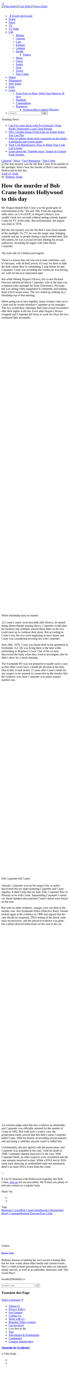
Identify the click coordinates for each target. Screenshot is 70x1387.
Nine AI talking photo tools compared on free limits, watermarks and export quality (38, 140)
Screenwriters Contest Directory (41, 109)
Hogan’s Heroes (49, 1210)
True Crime (22, 74)
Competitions (23, 103)
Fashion (20, 44)
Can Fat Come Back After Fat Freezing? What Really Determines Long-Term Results (35, 127)
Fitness (27, 54)
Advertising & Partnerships (24, 1335)
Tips (11, 1331)
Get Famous (15, 1312)
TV (11, 25)
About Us (14, 1306)
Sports (19, 64)
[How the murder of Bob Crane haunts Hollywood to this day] (26, 1245)
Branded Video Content (22, 1322)
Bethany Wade (14, 176)
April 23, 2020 (9, 173)
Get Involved (16, 1325)
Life (11, 32)
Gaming (20, 48)
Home (12, 19)
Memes (20, 35)
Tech (18, 67)
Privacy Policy (17, 1309)
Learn (12, 90)
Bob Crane (26, 1210)
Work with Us (17, 1318)
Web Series (15, 83)
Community (15, 1338)
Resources (21, 106)
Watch (12, 77)
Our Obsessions (31, 160)
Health (19, 51)
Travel (19, 70)
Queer (19, 61)
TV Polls (14, 28)
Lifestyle (6, 160)
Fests (11, 86)
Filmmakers (15, 80)
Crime (36, 1210)
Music (19, 57)
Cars (18, 41)
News (12, 22)
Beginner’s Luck (10, 1210)
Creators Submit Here (21, 1341)
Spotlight (21, 99)
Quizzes (20, 38)
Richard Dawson (30, 1213)
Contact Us (15, 1315)
